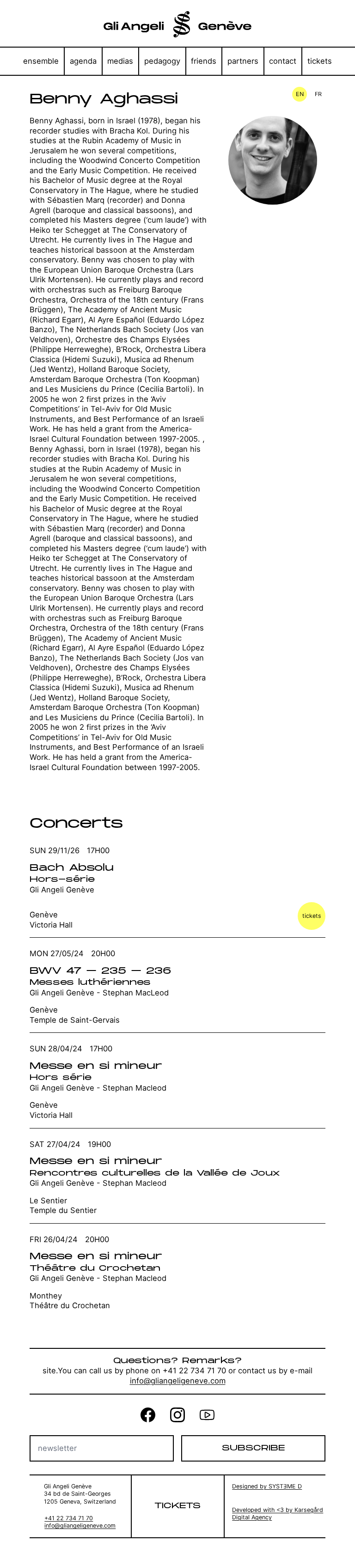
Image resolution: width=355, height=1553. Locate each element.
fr (318, 94)
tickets (319, 61)
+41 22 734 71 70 (68, 1518)
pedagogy (162, 61)
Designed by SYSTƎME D (267, 1486)
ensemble (41, 61)
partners (242, 61)
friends (203, 61)
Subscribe (253, 1448)
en (300, 94)
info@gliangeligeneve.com (178, 1380)
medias (120, 61)
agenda (83, 61)
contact (282, 61)
